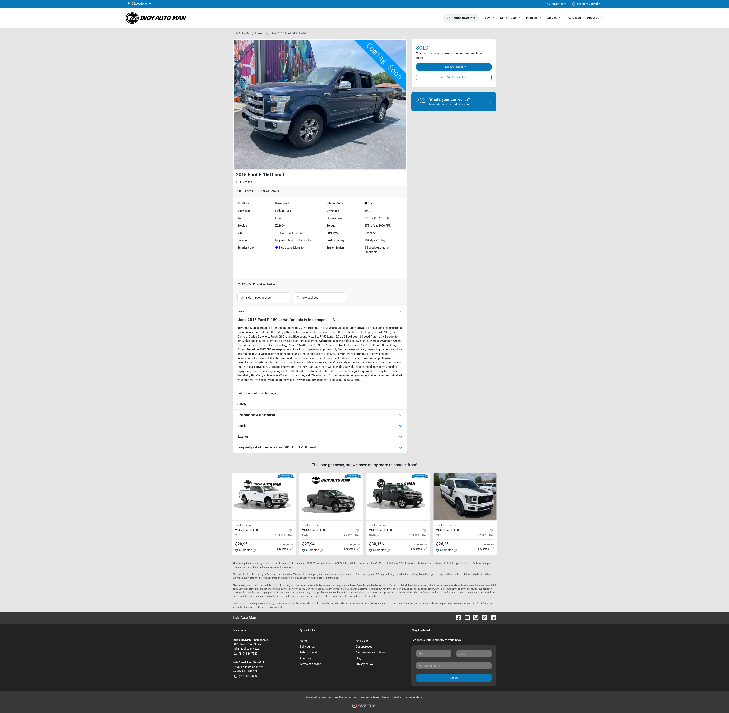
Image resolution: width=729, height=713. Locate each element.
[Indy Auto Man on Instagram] (474, 617)
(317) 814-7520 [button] (248, 653)
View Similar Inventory (454, 77)
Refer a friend (308, 652)
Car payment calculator (370, 652)
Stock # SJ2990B (445, 525)
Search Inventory (463, 18)
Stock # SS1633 (243, 525)
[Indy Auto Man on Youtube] (465, 617)
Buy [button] (487, 18)
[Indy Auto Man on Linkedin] (492, 617)
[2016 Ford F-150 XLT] (264, 496)
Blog (358, 658)
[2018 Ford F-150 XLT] (465, 496)
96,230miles (352, 535)
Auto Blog (574, 18)
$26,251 (443, 544)
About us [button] (593, 18)
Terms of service (310, 664)
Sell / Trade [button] (508, 18)
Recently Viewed (587, 4)
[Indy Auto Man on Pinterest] (483, 617)
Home (304, 640)
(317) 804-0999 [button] (248, 676)
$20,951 (242, 544)
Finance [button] (531, 18)
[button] (140, 3)
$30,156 (376, 544)
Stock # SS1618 (378, 525)
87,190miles (486, 535)
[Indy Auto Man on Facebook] (457, 617)
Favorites (557, 4)
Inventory (261, 33)
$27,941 (309, 544)
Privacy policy (364, 664)
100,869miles (418, 535)
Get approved (364, 646)
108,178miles (284, 535)
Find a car (362, 640)
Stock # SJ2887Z (311, 525)
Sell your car (308, 646)
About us (305, 658)
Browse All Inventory (454, 66)
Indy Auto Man (242, 33)
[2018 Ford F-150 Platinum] (398, 496)
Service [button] (552, 18)
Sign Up (453, 677)
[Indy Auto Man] (156, 18)
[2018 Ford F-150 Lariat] (331, 496)
